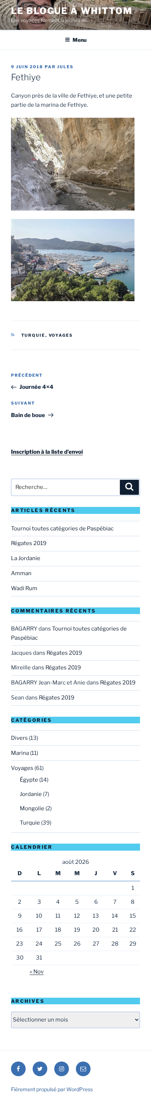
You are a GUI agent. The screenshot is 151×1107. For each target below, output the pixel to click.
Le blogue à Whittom (71, 11)
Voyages (61, 335)
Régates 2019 (29, 543)
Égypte (29, 780)
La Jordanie (25, 558)
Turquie (33, 335)
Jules (65, 66)
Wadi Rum (24, 588)
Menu (79, 40)
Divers (19, 738)
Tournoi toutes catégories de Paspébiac (62, 528)
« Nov (37, 971)
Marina (20, 753)
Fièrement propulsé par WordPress (52, 1089)
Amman (21, 573)
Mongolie (32, 808)
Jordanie (31, 794)
